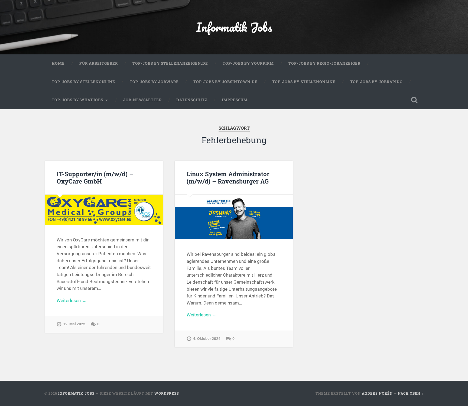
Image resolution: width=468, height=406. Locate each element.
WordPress (166, 393)
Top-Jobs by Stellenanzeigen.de (170, 63)
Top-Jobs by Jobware (154, 81)
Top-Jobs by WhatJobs (77, 99)
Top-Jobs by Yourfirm (248, 63)
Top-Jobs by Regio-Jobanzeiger (324, 63)
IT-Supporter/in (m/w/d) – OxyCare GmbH (95, 177)
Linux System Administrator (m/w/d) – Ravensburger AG (228, 177)
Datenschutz (191, 99)
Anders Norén (377, 393)
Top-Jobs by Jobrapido (376, 81)
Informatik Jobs (234, 27)
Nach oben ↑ (411, 393)
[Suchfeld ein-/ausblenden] (414, 100)
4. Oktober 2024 (206, 338)
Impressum (235, 99)
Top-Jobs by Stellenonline (83, 81)
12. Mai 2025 (74, 324)
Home (58, 63)
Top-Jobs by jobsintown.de (225, 81)
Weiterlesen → (71, 300)
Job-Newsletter (142, 99)
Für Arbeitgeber (98, 63)
